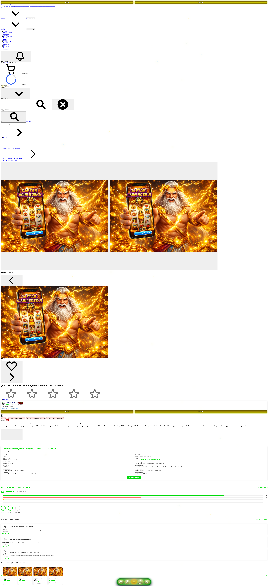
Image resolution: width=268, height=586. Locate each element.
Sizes (4, 45)
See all (265, 563)
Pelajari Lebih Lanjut (262, 487)
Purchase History (7, 36)
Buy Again (5, 37)
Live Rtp (147, 582)
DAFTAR (201, 2)
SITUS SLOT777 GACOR (7, 408)
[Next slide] (266, 576)
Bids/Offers (6, 34)
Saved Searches (7, 41)
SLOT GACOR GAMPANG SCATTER (16, 418)
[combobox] (15, 109)
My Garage (6, 44)
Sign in (6, 6)
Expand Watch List (31, 18)
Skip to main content (6, 4)
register (11, 6)
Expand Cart (24, 73)
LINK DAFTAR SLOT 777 (48, 6)
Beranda (121, 582)
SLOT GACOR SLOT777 (36, 6)
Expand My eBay (30, 29)
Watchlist (5, 35)
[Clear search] (63, 104)
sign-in (6, 62)
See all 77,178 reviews (261, 519)
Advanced (28, 121)
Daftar (134, 582)
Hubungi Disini (140, 583)
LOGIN (67, 2)
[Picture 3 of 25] (163, 216)
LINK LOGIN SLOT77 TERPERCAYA (55, 418)
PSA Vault (5, 49)
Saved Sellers (6, 42)
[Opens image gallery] (1, 360)
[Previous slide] (2, 576)
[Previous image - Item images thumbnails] (12, 280)
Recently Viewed (7, 32)
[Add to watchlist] (12, 366)
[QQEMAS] (55, 216)
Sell (2, 7)
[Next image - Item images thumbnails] (12, 377)
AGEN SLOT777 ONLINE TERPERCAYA (36, 418)
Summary (5, 31)
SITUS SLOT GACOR (23, 6)
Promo (127, 582)
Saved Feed (6, 40)
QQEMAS (15, 6)
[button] (13, 117)
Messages (5, 47)
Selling (5, 39)
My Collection (6, 46)
